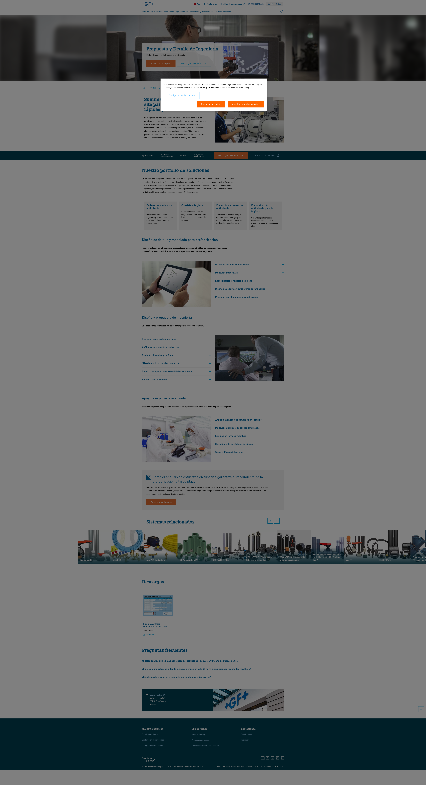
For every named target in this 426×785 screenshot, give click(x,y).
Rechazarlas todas (211, 104)
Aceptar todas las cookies (245, 104)
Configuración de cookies (182, 95)
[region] (214, 95)
